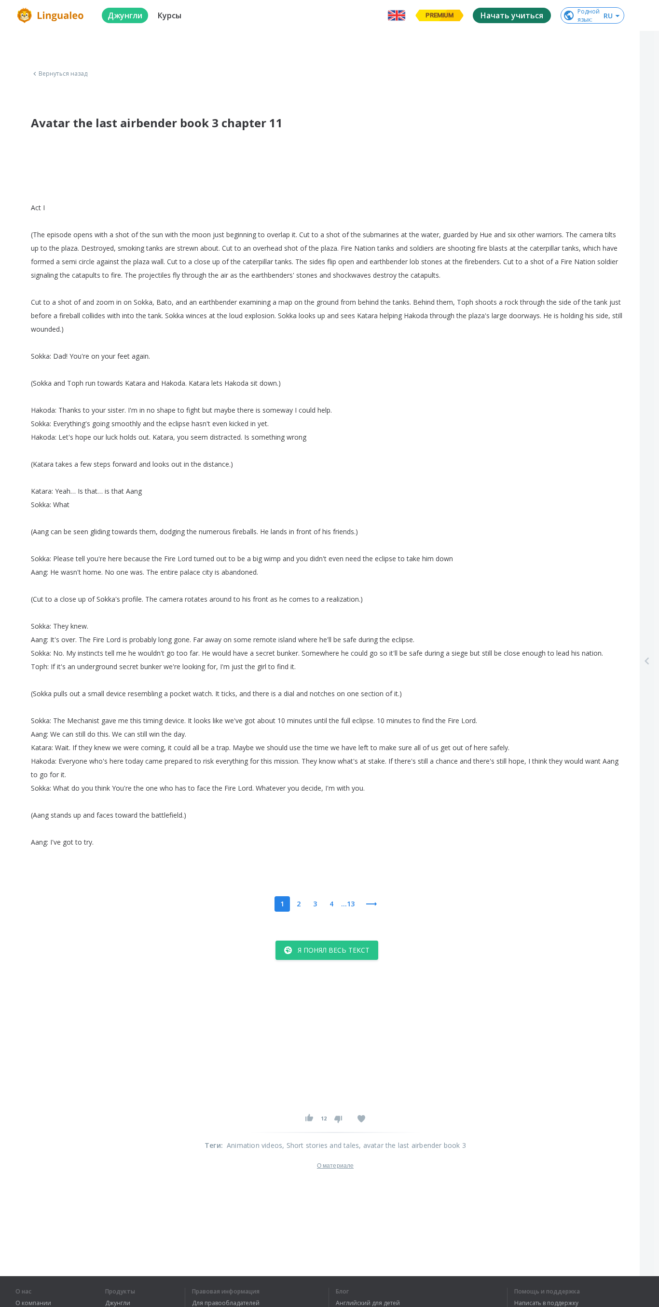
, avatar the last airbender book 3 (412, 1145)
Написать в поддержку (546, 1303)
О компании (33, 1303)
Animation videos (254, 1145)
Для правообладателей (226, 1303)
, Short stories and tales (320, 1145)
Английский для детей (368, 1303)
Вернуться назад (63, 74)
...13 (348, 903)
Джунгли (117, 1303)
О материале (335, 1165)
